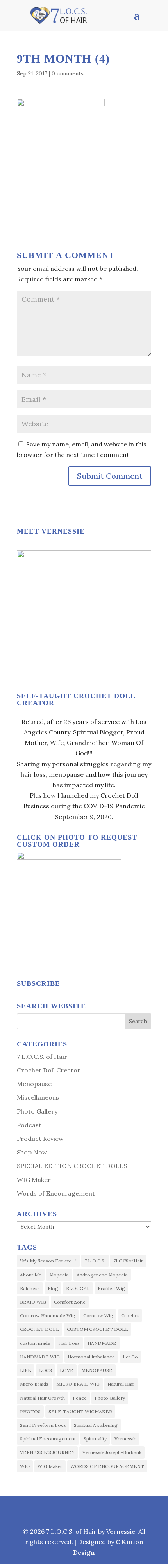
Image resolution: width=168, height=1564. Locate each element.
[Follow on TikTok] (102, 1510)
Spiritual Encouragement (48, 1439)
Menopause (34, 1084)
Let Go (130, 1357)
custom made (35, 1343)
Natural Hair (120, 1384)
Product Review (40, 1138)
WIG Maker (34, 1180)
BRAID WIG (33, 1302)
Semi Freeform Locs (43, 1425)
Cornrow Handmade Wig (47, 1315)
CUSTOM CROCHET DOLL (97, 1329)
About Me (30, 1275)
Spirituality (95, 1439)
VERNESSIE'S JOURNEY (47, 1452)
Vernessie (125, 1439)
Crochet (130, 1315)
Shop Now (32, 1152)
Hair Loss (69, 1343)
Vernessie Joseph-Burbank (111, 1452)
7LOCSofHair (128, 1261)
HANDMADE (102, 1343)
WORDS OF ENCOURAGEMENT (107, 1466)
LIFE (25, 1370)
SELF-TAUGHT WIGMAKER (80, 1411)
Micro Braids (34, 1384)
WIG (25, 1466)
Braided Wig (111, 1288)
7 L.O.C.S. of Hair (42, 1056)
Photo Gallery (37, 1111)
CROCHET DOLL (39, 1329)
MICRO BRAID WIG (78, 1384)
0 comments (68, 73)
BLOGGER (78, 1288)
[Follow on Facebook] (46, 1510)
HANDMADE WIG (40, 1357)
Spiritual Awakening (96, 1425)
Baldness (30, 1288)
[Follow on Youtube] (121, 1510)
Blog (53, 1288)
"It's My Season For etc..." (48, 1261)
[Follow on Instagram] (65, 1510)
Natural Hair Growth (42, 1398)
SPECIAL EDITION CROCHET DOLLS (72, 1166)
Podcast (29, 1125)
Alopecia (59, 1275)
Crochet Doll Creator (48, 1070)
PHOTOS (30, 1411)
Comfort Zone (70, 1302)
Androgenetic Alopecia (102, 1275)
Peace (80, 1398)
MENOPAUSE (97, 1370)
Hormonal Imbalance (91, 1357)
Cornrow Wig (98, 1315)
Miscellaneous (38, 1097)
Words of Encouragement (56, 1193)
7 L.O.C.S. (94, 1261)
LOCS (45, 1370)
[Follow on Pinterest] (83, 1510)
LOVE (66, 1370)
